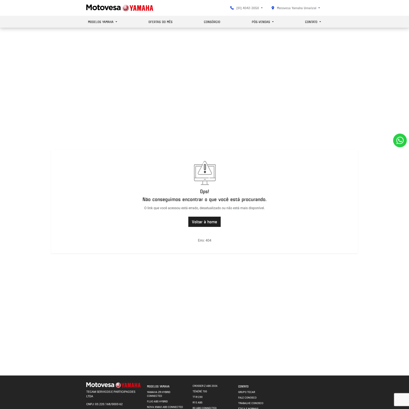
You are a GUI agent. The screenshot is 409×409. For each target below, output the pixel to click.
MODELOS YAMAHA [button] (101, 21)
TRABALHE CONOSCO (250, 403)
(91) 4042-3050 (247, 8)
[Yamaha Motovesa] (119, 7)
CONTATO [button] (311, 21)
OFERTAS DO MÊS (160, 21)
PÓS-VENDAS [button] (261, 21)
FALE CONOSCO (247, 397)
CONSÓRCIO (212, 21)
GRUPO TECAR (246, 392)
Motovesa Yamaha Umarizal (296, 8)
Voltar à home (204, 222)
